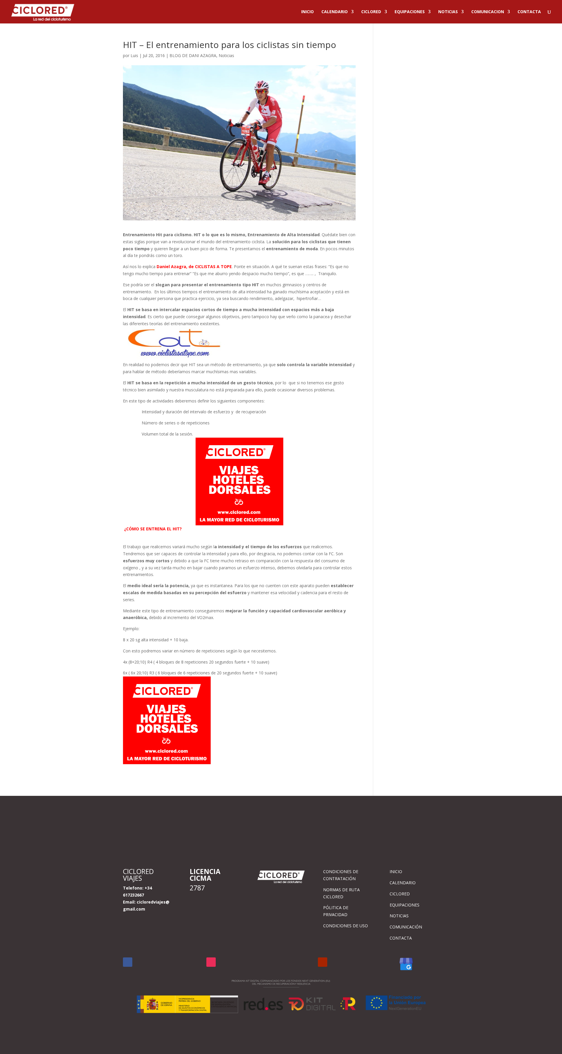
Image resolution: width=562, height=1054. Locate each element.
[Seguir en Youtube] (322, 962)
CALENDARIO (334, 12)
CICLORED (371, 12)
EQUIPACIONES (410, 12)
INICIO (307, 12)
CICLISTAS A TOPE (213, 266)
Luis (134, 55)
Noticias (226, 55)
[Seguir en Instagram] (211, 962)
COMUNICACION (487, 12)
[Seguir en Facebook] (127, 962)
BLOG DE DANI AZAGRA (192, 55)
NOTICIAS (448, 12)
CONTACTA (529, 12)
